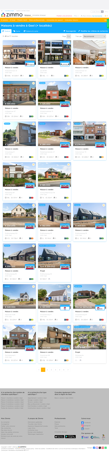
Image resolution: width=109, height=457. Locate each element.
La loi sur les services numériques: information (72, 448)
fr (106, 12)
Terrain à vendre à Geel (35, 402)
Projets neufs (22, 20)
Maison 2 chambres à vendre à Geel (12, 400)
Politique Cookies (20, 448)
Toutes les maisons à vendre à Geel (12, 408)
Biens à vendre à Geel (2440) (64, 398)
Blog (106, 20)
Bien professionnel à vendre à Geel (39, 404)
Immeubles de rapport (55, 20)
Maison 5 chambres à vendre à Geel (12, 406)
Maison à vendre (11, 68)
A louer (12, 20)
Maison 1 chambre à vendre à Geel (12, 398)
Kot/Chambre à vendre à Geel (37, 406)
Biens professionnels (36, 20)
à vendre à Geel (9, 10)
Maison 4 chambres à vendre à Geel (12, 404)
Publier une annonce (64, 16)
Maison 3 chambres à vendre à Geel (12, 402)
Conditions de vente (52, 448)
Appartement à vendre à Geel (37, 398)
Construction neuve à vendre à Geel (39, 408)
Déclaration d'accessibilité (16, 450)
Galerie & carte (32, 31)
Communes (4, 450)
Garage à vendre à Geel (35, 400)
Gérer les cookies (40, 448)
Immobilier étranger (39, 15)
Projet (42, 271)
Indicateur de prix (71, 20)
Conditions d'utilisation (7, 448)
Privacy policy (30, 448)
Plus (76, 16)
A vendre (4, 20)
